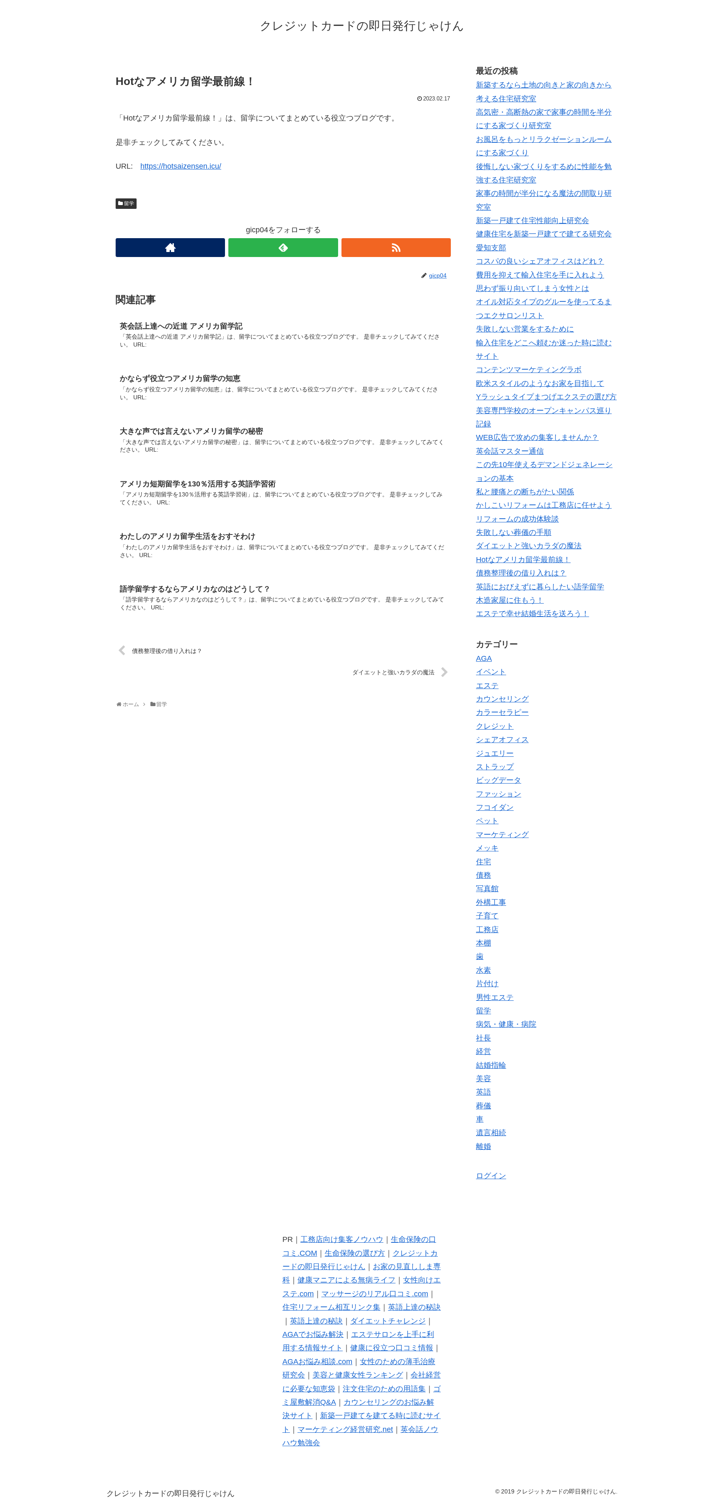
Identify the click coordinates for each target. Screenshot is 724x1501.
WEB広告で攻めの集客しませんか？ (537, 437)
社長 (483, 1038)
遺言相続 (491, 1132)
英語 (483, 1092)
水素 (483, 970)
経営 (483, 1051)
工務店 (487, 929)
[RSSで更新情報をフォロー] (396, 247)
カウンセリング (502, 699)
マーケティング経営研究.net (345, 1429)
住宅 (483, 862)
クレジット (495, 726)
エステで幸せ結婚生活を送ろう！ (532, 613)
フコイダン (495, 807)
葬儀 (483, 1106)
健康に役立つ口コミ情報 (391, 1348)
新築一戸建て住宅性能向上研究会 (532, 220)
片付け (487, 983)
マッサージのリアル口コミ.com (374, 1294)
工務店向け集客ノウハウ (341, 1239)
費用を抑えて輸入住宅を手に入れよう (540, 275)
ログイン (491, 1176)
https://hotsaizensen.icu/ (180, 166)
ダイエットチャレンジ (388, 1321)
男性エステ (495, 997)
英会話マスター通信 (510, 451)
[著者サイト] (170, 247)
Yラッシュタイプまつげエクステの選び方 (546, 397)
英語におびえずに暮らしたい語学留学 (540, 587)
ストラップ (495, 767)
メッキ (487, 848)
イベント (491, 672)
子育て (487, 916)
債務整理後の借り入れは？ (521, 573)
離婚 (483, 1146)
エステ (487, 685)
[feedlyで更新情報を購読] (283, 247)
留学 (129, 203)
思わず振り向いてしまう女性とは (532, 288)
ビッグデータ (498, 780)
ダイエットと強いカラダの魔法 (529, 546)
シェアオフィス (502, 739)
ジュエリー (495, 753)
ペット (487, 821)
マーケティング (502, 834)
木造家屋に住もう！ (510, 600)
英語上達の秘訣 (414, 1307)
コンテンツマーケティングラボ (529, 369)
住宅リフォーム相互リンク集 (331, 1307)
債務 (483, 875)
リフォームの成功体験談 (517, 519)
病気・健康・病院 (506, 1024)
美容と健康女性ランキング (358, 1375)
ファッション (498, 794)
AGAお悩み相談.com (317, 1361)
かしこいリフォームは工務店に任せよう (544, 505)
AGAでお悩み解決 (313, 1334)
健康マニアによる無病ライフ (346, 1280)
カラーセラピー (502, 712)
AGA (484, 658)
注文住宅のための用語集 (384, 1389)
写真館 (487, 888)
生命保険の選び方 (355, 1253)
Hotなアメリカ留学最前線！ (523, 559)
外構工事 (491, 902)
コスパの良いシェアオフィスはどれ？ (540, 261)
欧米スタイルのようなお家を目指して (540, 383)
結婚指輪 (491, 1065)
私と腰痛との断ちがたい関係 (525, 492)
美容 (483, 1078)
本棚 (483, 943)
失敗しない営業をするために (525, 329)
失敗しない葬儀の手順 (513, 532)
